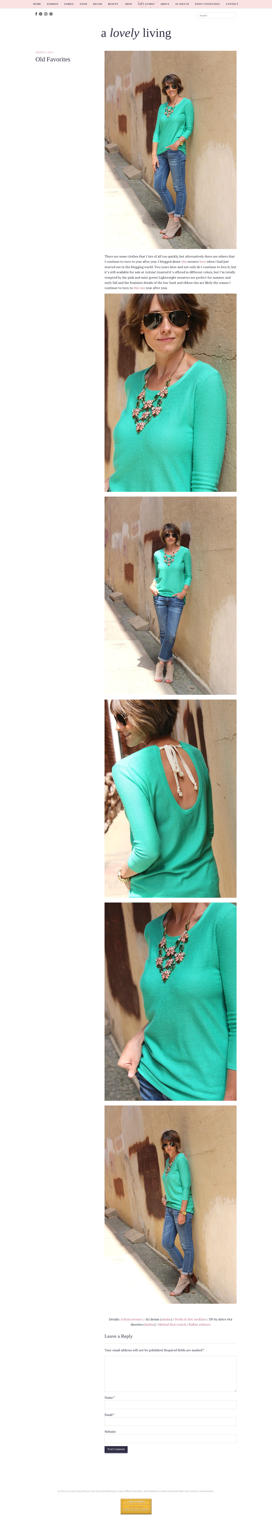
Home (37, 4)
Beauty (113, 4)
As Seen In (182, 4)
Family (69, 4)
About (164, 4)
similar (166, 1319)
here (203, 261)
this (184, 261)
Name (110, 1397)
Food (83, 4)
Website (110, 1431)
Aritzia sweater (132, 1319)
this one (139, 288)
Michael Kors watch (172, 1324)
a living (136, 32)
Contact (232, 4)
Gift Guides (146, 4)
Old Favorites (52, 59)
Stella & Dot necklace (190, 1319)
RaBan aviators (199, 1324)
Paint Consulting (207, 4)
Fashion (52, 4)
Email (109, 1414)
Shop (128, 4)
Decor (97, 4)
